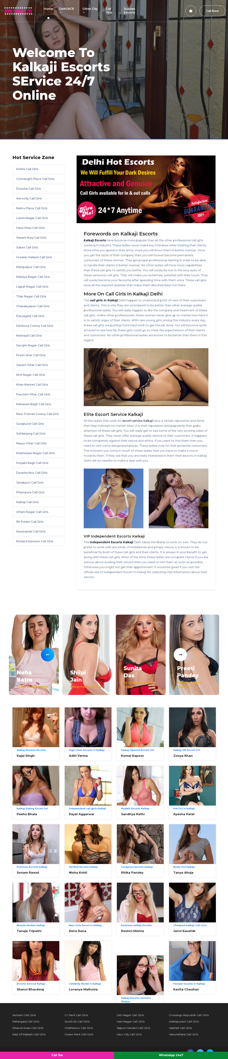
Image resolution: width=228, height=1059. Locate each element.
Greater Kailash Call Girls (34, 257)
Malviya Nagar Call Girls (33, 277)
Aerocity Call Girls (29, 198)
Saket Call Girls (27, 247)
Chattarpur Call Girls (79, 1028)
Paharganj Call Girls (25, 1021)
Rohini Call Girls (27, 169)
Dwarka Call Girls (28, 188)
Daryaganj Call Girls (30, 316)
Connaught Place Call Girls (35, 179)
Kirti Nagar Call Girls (30, 375)
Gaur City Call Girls (129, 1034)
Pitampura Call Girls (30, 492)
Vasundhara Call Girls (183, 1034)
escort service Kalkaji (137, 420)
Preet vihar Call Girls (31, 355)
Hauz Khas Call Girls (30, 228)
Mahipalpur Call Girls (31, 267)
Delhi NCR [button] (66, 9)
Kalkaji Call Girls (27, 502)
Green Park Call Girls (79, 1034)
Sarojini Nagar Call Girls (33, 345)
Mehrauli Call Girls (29, 335)
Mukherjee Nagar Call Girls (35, 453)
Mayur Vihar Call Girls (31, 443)
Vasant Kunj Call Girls (31, 237)
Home (48, 9)
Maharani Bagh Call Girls (33, 404)
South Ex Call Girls (77, 1021)
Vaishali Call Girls (180, 1028)
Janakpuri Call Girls (30, 482)
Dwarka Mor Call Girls (32, 472)
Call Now (212, 11)
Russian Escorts (129, 10)
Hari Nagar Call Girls (131, 1021)
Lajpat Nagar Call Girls (32, 286)
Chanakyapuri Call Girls (33, 306)
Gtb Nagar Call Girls (130, 1015)
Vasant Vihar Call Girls (32, 365)
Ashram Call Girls (24, 1015)
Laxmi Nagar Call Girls (32, 218)
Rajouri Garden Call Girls (133, 1028)
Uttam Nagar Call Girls (32, 512)
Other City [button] (89, 9)
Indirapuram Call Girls (184, 1021)
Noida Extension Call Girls (34, 541)
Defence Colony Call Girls (34, 326)
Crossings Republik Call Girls (189, 1015)
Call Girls (109, 10)
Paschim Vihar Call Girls (33, 394)
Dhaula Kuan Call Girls (27, 1028)
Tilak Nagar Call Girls (31, 296)
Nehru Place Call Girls (31, 208)
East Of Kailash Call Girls (29, 1034)
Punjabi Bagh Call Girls (32, 463)
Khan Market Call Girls (32, 384)
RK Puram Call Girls (29, 521)
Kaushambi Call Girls (31, 531)
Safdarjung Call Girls (31, 433)
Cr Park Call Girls (76, 1015)
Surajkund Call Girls (30, 423)
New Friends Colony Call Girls (37, 414)
